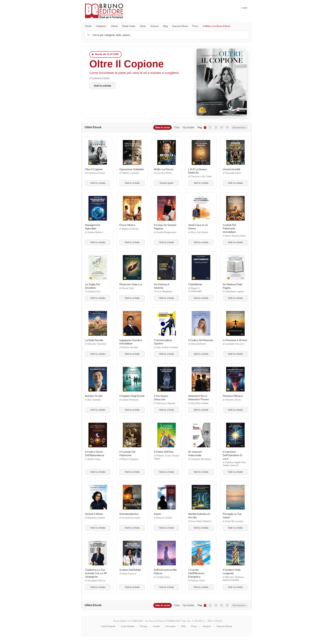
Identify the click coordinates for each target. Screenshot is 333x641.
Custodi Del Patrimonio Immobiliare (229, 228)
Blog (165, 26)
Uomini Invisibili (231, 169)
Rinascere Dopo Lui (130, 284)
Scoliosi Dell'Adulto (130, 569)
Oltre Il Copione (126, 63)
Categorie (100, 26)
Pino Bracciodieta (199, 403)
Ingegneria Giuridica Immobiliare (130, 342)
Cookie (156, 626)
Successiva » (239, 127)
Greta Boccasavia (234, 521)
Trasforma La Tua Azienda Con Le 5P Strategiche (96, 573)
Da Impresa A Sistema (161, 286)
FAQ (183, 626)
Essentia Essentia (131, 518)
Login (244, 7)
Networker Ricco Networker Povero (198, 397)
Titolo (177, 127)
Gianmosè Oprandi (165, 403)
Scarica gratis (166, 183)
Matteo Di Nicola (130, 229)
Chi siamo (170, 626)
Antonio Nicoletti (130, 347)
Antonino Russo (233, 400)
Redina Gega (93, 459)
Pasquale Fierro (233, 173)
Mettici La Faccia (163, 169)
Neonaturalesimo (129, 513)
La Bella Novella (94, 340)
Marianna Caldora (96, 518)
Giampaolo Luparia (234, 291)
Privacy (143, 626)
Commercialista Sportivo (163, 342)
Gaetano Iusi (93, 291)
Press (195, 26)
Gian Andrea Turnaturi (167, 347)
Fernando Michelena (201, 459)
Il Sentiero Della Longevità (231, 571)
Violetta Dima (163, 577)
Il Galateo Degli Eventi (131, 395)
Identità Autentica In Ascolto (199, 515)
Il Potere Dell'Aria (163, 451)
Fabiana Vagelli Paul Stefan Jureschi (234, 464)
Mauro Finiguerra (130, 459)
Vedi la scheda (102, 85)
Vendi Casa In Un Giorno (198, 226)
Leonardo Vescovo (234, 344)
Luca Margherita (164, 291)
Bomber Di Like (94, 395)
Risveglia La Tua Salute (232, 515)
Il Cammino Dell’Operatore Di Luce (232, 455)
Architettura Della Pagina (232, 286)
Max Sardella (94, 400)
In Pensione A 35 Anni (235, 340)
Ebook (114, 26)
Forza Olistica (127, 224)
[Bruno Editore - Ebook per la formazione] (104, 11)
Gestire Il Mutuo (94, 513)
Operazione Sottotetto (131, 169)
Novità (88, 26)
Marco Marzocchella (235, 236)
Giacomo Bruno (180, 26)
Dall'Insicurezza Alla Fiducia (165, 571)
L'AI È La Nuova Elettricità (197, 171)
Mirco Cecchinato (199, 232)
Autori (143, 26)
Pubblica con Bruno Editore (216, 26)
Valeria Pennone (130, 400)
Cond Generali (108, 626)
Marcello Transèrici (96, 344)
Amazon (154, 26)
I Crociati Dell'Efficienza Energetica (196, 573)
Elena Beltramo (198, 344)
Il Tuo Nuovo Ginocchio (161, 397)
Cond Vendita (127, 626)
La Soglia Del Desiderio (92, 286)
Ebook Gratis (128, 26)
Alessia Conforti (164, 518)
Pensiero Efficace (233, 395)
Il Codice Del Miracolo (200, 340)
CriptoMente (195, 284)
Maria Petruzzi (129, 573)
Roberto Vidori (198, 580)
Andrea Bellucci (95, 232)
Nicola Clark (128, 288)
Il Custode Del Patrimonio (127, 453)
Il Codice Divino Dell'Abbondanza (94, 453)
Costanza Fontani (100, 78)
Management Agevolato (92, 226)
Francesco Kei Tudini (201, 176)
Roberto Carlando (130, 173)
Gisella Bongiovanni (166, 232)
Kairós (157, 513)
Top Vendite (188, 127)
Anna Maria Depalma (201, 521)
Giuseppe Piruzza (96, 580)
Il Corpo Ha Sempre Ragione (165, 226)
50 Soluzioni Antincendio (195, 453)
